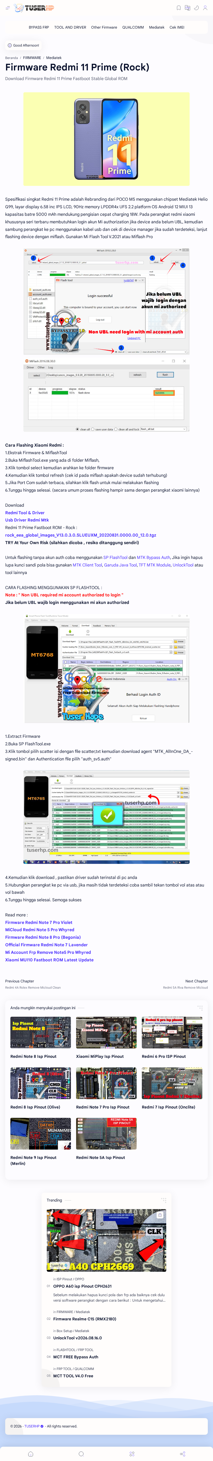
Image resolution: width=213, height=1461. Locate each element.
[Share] (182, 1453)
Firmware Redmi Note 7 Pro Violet (38, 922)
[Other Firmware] (104, 27)
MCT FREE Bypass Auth (75, 1356)
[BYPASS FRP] (39, 27)
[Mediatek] (156, 27)
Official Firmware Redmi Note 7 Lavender (46, 945)
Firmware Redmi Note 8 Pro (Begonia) (43, 937)
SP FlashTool (115, 557)
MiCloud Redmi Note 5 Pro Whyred (39, 929)
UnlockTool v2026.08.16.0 (77, 1337)
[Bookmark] (179, 8)
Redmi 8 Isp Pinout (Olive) (35, 1107)
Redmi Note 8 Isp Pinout (33, 1056)
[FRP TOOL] (86, 1349)
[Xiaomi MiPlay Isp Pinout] (106, 1032)
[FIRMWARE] (66, 1312)
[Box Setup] (65, 1331)
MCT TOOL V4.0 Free (73, 1375)
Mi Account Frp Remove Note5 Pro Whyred (48, 952)
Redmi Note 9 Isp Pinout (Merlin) (33, 1160)
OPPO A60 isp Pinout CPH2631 (82, 1286)
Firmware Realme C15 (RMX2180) (84, 1318)
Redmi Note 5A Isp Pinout (100, 1157)
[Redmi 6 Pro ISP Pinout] (172, 1032)
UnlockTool (183, 565)
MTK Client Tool (87, 565)
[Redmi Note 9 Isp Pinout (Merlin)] (40, 1134)
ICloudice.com (106, 1426)
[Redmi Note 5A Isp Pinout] (106, 1134)
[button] (196, 8)
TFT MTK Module (155, 565)
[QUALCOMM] (133, 27)
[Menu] (132, 1453)
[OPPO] (79, 1279)
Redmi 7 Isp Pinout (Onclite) (168, 1107)
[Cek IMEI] (177, 27)
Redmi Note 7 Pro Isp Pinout (102, 1107)
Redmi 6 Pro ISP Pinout (164, 1056)
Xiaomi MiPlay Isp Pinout (100, 1056)
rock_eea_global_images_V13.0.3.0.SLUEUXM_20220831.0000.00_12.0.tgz (80, 535)
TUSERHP (31, 1426)
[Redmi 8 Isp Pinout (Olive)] (40, 1083)
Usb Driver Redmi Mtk (27, 520)
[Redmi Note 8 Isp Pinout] (40, 1032)
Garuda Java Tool (120, 565)
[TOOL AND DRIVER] (70, 27)
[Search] (81, 1453)
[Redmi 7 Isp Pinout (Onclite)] (172, 1083)
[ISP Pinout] (65, 1279)
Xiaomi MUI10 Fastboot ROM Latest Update (49, 960)
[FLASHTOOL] (67, 1349)
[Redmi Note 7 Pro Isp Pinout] (106, 1083)
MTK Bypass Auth (153, 557)
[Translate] (187, 8)
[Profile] (205, 8)
